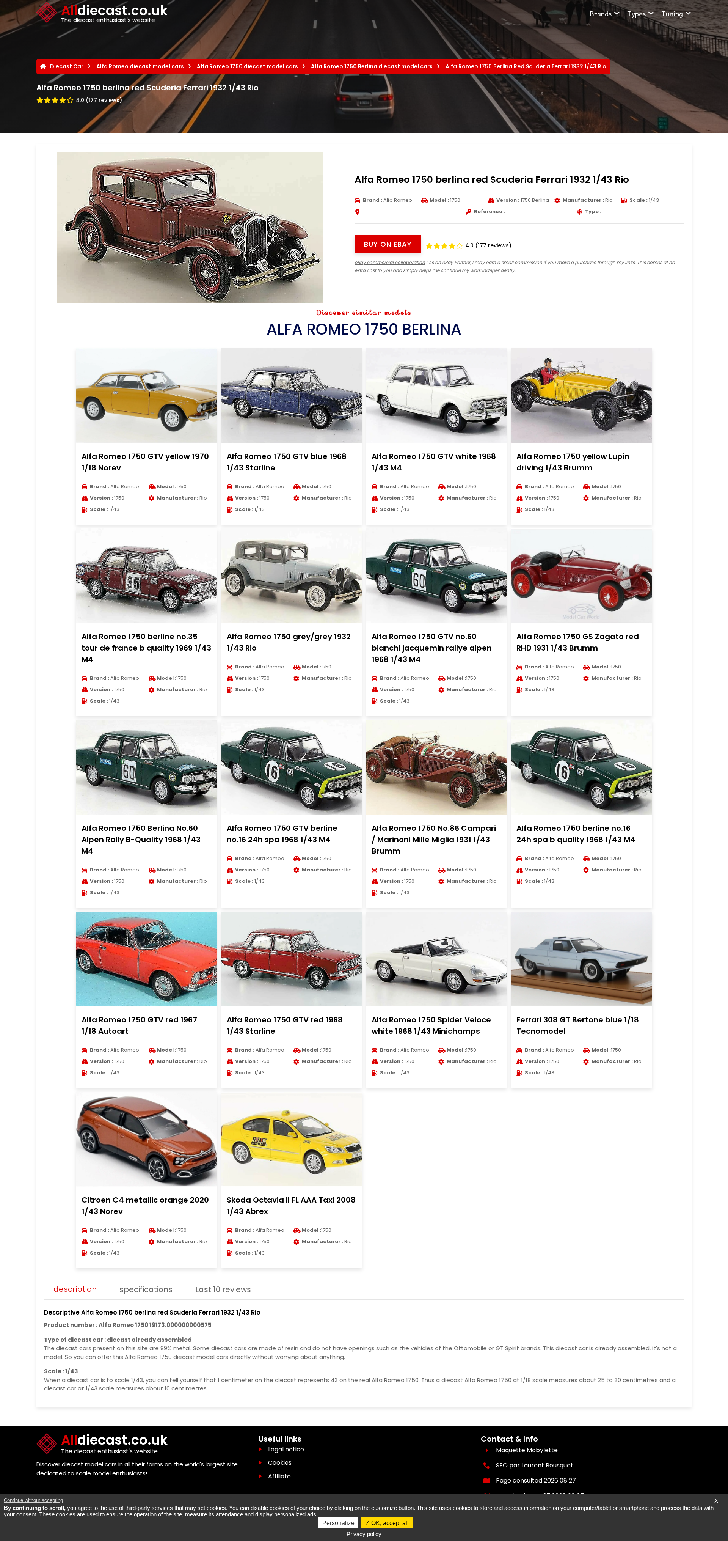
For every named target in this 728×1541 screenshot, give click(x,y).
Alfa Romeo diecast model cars (140, 66)
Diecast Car (66, 66)
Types (636, 13)
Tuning (672, 13)
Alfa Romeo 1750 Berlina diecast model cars (372, 66)
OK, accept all (389, 1523)
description (75, 1289)
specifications (146, 1289)
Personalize (338, 1523)
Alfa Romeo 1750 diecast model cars (247, 66)
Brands (601, 13)
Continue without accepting (33, 1500)
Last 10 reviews (223, 1289)
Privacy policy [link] (364, 1534)
